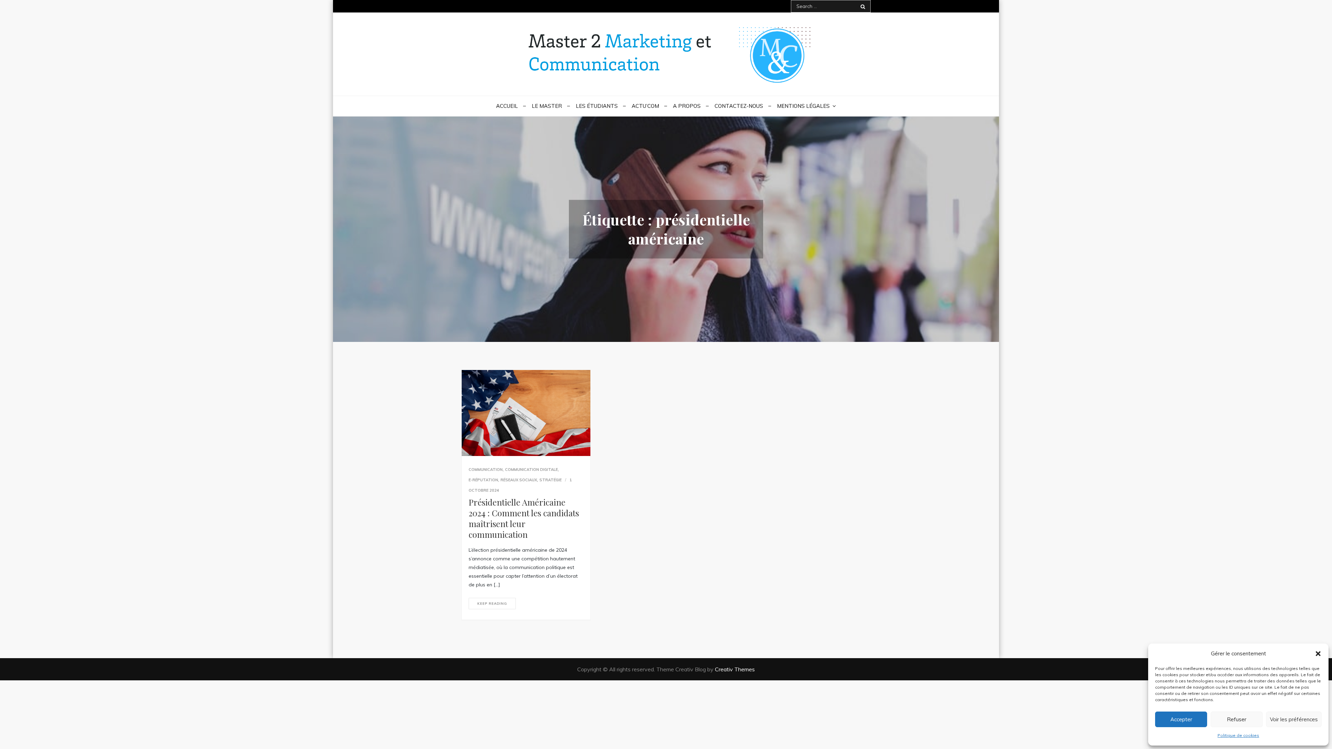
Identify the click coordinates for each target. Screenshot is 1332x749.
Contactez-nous (739, 106)
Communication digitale (531, 469)
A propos (687, 106)
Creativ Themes (735, 669)
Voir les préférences (1294, 719)
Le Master (547, 106)
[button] (1318, 653)
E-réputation (483, 479)
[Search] (863, 6)
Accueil (507, 106)
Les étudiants (597, 106)
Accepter (1181, 719)
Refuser (1236, 719)
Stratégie (550, 479)
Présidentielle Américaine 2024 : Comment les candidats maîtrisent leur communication (524, 518)
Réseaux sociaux (519, 479)
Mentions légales (803, 106)
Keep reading (492, 603)
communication (486, 469)
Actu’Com (645, 106)
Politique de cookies (1238, 735)
